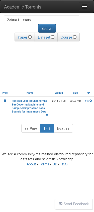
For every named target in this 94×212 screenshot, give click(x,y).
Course (66, 37)
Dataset (44, 37)
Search (47, 28)
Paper (22, 37)
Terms (44, 163)
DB (54, 163)
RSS (63, 163)
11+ (87, 100)
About (31, 163)
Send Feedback (76, 203)
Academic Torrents (22, 6)
